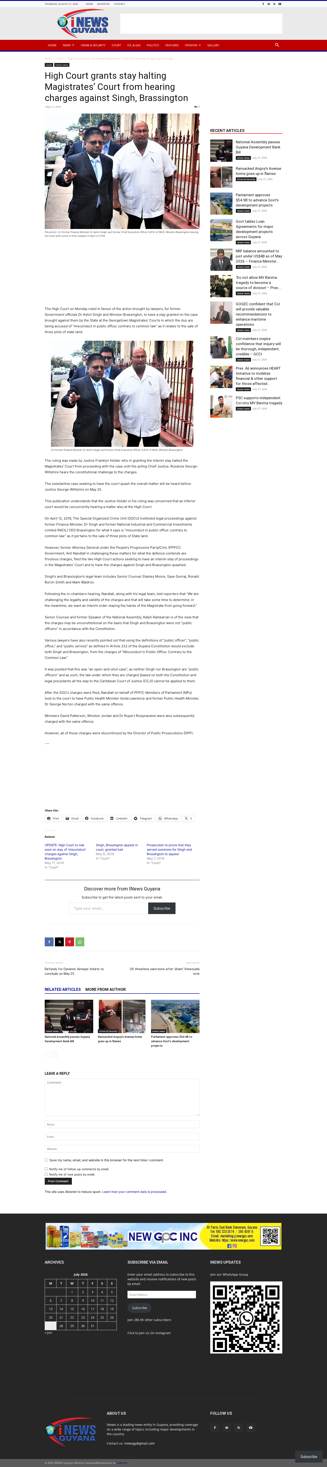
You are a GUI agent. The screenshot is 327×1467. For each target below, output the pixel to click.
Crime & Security (93, 45)
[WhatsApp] (79, 941)
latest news (62, 64)
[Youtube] (279, 4)
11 (102, 1300)
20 (50, 1317)
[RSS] (274, 4)
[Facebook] (263, 4)
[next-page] (54, 1054)
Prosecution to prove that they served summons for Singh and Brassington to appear (169, 849)
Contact (119, 4)
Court (116, 45)
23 (83, 1317)
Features (172, 45)
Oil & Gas (134, 45)
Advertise (103, 4)
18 (102, 1309)
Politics (153, 45)
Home (89, 4)
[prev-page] (47, 1054)
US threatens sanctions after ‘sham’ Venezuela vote (165, 971)
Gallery (213, 45)
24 (92, 1317)
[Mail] (268, 4)
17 (92, 1309)
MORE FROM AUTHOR (105, 989)
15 (72, 1309)
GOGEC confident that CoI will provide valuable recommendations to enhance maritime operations (258, 314)
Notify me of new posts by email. (72, 1174)
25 (102, 1317)
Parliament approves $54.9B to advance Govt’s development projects (171, 1041)
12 (112, 1300)
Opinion (191, 45)
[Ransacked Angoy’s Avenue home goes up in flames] (122, 1016)
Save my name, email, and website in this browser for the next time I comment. (106, 1160)
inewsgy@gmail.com (139, 1443)
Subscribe (161, 908)
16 (83, 1309)
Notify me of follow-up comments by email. (79, 1169)
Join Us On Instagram (155, 1333)
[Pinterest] (69, 941)
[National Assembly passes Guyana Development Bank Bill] (69, 1016)
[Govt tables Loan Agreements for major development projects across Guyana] (221, 230)
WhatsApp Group (235, 1274)
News (67, 45)
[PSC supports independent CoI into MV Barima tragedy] (221, 406)
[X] (59, 941)
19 (112, 1309)
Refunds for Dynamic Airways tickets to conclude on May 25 (74, 971)
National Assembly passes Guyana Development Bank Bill (258, 147)
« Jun (48, 1332)
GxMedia (121, 1463)
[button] (277, 45)
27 (50, 1326)
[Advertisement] (201, 24)
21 (61, 1317)
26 (112, 1317)
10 (92, 1300)
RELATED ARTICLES (63, 989)
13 (50, 1309)
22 (72, 1317)
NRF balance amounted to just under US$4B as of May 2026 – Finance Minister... (259, 256)
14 (61, 1309)
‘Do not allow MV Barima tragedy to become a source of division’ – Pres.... (259, 282)
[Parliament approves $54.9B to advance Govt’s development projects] (175, 1016)
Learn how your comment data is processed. (134, 1192)
